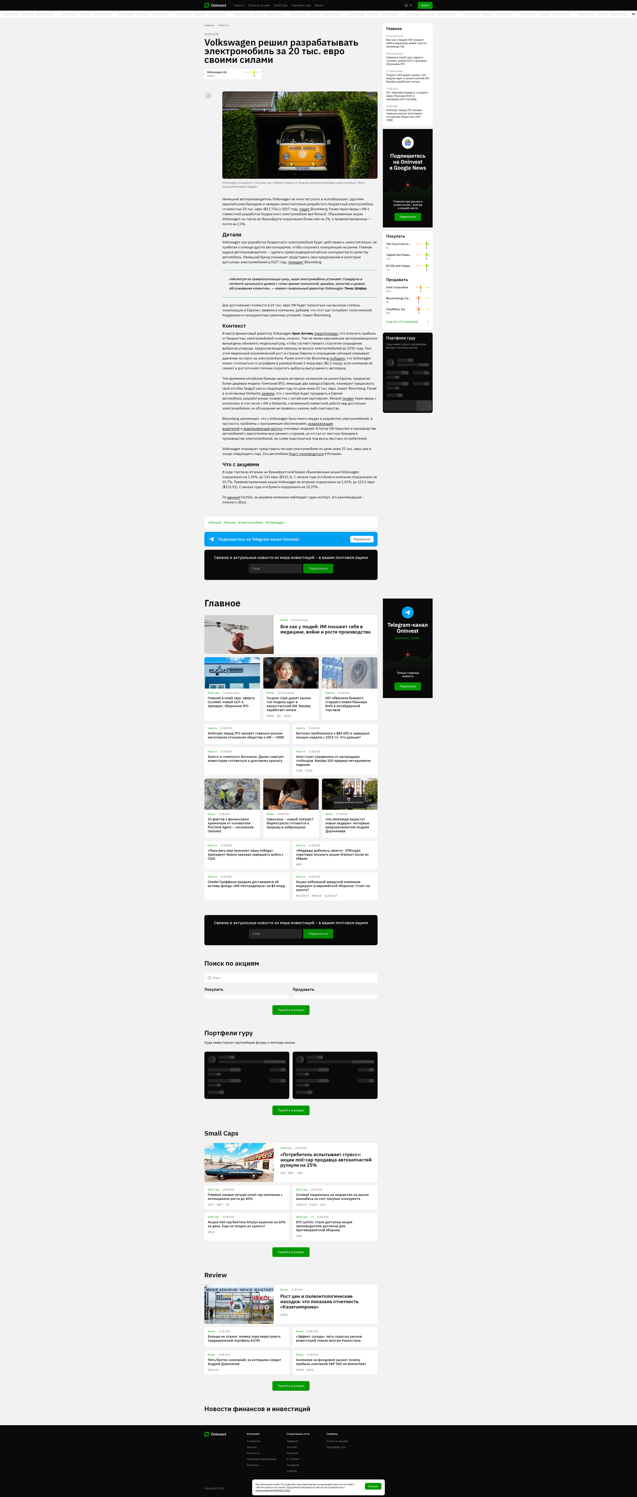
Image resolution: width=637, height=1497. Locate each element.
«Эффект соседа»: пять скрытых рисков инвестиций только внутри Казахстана (329, 1338)
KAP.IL (284, 1314)
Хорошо (373, 1486)
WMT (299, 864)
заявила (267, 393)
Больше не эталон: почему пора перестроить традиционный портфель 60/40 (244, 1338)
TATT (211, 1204)
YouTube (292, 1447)
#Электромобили (250, 522)
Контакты (253, 1453)
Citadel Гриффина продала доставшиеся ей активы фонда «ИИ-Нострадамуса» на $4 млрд (246, 884)
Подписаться (362, 539)
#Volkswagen (275, 522)
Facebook (292, 1453)
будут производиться (306, 453)
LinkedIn (292, 1471)
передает (296, 262)
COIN (299, 770)
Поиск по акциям (259, 5)
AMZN (300, 1369)
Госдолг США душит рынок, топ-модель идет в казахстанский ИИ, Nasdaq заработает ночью (289, 704)
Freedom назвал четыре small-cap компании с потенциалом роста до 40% (245, 1196)
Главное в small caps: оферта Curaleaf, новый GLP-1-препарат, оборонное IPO (231, 702)
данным (233, 497)
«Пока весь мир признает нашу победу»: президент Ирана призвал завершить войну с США (245, 854)
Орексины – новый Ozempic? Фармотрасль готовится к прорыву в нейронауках (290, 823)
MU (279, 716)
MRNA (270, 716)
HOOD (309, 770)
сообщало (337, 358)
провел (348, 398)
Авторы (252, 1447)
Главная (209, 25)
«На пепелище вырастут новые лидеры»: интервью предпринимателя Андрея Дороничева (347, 825)
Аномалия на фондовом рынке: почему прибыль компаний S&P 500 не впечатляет (331, 1362)
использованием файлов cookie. (273, 1490)
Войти (425, 5)
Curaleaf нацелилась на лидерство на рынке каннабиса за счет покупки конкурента (332, 1196)
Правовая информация (261, 1459)
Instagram (293, 1465)
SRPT (220, 1204)
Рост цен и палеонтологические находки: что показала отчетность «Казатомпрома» (319, 1301)
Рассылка (253, 1465)
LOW (299, 1173)
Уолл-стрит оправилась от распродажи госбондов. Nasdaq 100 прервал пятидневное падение (333, 760)
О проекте (253, 1441)
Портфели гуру (301, 5)
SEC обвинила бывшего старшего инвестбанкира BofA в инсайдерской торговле (346, 704)
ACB (322, 1204)
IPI (227, 1204)
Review (319, 5)
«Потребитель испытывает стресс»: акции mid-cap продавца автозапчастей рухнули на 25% (326, 1159)
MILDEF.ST (302, 895)
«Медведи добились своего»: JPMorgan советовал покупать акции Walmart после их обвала (332, 854)
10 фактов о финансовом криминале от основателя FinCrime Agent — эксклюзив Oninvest (231, 825)
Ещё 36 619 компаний (402, 322)
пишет (305, 209)
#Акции (229, 522)
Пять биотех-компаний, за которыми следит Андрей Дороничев (244, 1362)
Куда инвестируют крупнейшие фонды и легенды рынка (249, 1042)
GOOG (310, 1369)
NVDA (287, 716)
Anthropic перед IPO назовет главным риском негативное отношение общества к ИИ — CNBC (246, 735)
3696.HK (213, 1369)
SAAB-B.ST (330, 895)
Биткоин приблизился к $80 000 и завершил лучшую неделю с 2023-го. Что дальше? (332, 735)
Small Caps (281, 5)
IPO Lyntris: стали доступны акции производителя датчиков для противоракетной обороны (324, 1226)
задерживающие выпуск (263, 428)
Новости (239, 5)
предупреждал (326, 333)
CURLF (313, 1204)
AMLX (211, 1232)
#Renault (214, 522)
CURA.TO (301, 1204)
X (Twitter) (293, 1459)
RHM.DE (317, 895)
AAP (282, 1173)
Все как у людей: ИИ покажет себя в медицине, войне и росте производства (325, 629)
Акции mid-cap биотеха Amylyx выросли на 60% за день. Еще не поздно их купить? (247, 1224)
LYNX (299, 1236)
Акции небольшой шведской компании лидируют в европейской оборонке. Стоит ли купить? (333, 886)
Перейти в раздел (291, 1010)
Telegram (292, 1441)
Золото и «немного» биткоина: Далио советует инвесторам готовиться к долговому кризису (246, 758)
